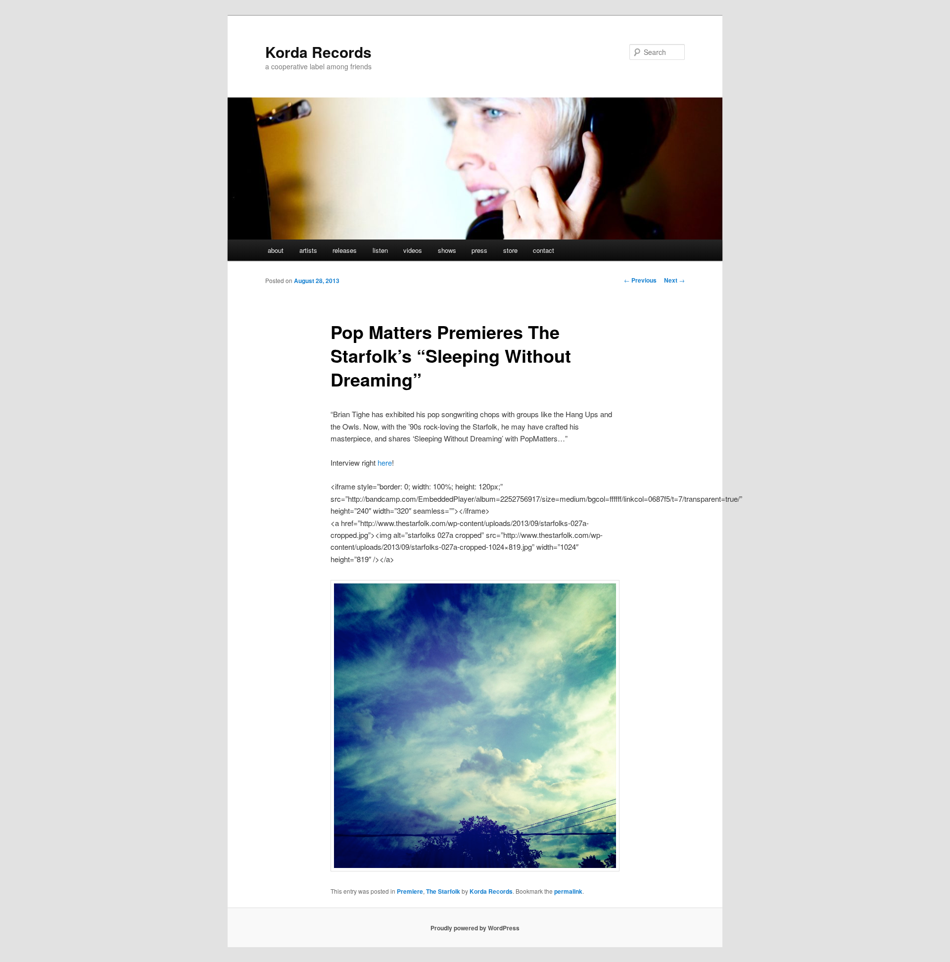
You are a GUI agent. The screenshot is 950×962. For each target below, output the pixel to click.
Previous (640, 280)
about (276, 250)
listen (380, 250)
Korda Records (318, 51)
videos (412, 250)
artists (308, 250)
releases (344, 250)
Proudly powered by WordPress (475, 927)
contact (543, 250)
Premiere (410, 891)
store (510, 250)
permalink (568, 891)
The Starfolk (443, 891)
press (479, 250)
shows (447, 250)
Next (674, 280)
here (385, 462)
